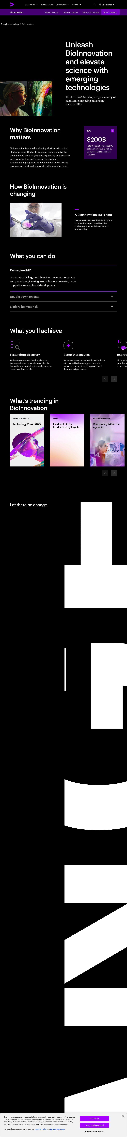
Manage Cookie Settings (94, 1131)
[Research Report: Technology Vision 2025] (27, 440)
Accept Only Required (95, 1125)
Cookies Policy (41, 1129)
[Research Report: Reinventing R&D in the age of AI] (107, 440)
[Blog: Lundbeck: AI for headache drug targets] (67, 440)
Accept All (94, 1119)
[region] (63, 1125)
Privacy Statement (57, 1129)
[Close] (123, 1116)
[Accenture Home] (12, 4)
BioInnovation (16, 12)
